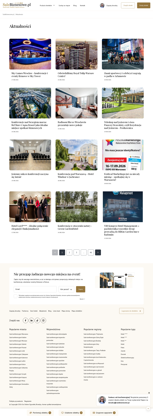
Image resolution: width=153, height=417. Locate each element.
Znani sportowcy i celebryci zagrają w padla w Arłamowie (122, 75)
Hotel (122, 344)
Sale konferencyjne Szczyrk (17, 374)
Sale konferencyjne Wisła (17, 381)
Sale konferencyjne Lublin (17, 361)
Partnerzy (25, 311)
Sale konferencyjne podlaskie (55, 367)
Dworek (123, 354)
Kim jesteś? (64, 289)
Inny (122, 361)
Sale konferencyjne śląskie (54, 374)
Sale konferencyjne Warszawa (18, 334)
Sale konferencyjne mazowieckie (56, 357)
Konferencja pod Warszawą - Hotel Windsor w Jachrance (76, 175)
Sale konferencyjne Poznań (17, 348)
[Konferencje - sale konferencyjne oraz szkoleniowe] (17, 7)
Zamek (123, 351)
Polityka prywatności (16, 401)
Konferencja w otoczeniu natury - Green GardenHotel (75, 227)
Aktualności (43, 311)
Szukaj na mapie (64, 5)
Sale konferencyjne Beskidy (92, 341)
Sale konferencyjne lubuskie (55, 347)
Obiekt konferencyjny (127, 358)
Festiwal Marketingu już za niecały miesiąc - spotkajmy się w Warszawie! (122, 176)
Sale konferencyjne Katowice (18, 358)
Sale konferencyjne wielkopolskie (57, 387)
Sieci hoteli (34, 311)
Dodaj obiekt (143, 5)
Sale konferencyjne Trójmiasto (93, 334)
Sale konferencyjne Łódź (17, 351)
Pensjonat (124, 364)
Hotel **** (124, 337)
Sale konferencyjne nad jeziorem (94, 374)
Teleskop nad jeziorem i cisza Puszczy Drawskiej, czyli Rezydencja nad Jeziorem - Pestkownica (122, 125)
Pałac (122, 348)
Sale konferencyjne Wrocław (18, 341)
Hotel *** (123, 341)
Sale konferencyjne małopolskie (56, 354)
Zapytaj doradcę (14, 311)
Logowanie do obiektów (130, 311)
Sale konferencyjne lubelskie (55, 344)
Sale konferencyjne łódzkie (54, 350)
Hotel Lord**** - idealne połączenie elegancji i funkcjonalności (30, 227)
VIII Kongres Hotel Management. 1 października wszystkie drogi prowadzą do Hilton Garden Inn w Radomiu (121, 230)
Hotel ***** (124, 334)
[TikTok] (37, 320)
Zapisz (80, 289)
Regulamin (27, 401)
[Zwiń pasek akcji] (148, 408)
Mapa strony (66, 311)
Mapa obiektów (77, 311)
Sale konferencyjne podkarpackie (56, 364)
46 (91, 252)
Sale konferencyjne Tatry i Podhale (95, 350)
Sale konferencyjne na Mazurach (94, 363)
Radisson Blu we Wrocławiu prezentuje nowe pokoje (72, 124)
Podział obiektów (46, 5)
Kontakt (82, 5)
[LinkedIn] (31, 320)
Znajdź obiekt (128, 5)
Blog (75, 5)
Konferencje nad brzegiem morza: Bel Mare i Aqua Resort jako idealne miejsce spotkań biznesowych (30, 125)
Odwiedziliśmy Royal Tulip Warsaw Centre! (76, 75)
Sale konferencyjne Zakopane (18, 354)
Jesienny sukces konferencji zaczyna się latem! (30, 175)
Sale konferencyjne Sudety (92, 354)
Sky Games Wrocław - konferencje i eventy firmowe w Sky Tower (30, 75)
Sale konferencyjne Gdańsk (17, 344)
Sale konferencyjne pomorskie (56, 371)
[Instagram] (43, 320)
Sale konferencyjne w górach (93, 370)
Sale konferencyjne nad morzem (94, 367)
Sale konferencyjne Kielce (17, 364)
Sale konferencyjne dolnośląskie (56, 334)
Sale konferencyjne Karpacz (18, 377)
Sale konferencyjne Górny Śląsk (93, 337)
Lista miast (56, 311)
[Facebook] (25, 320)
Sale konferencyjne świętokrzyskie (57, 377)
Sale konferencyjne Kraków (17, 337)
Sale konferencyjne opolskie (55, 361)
